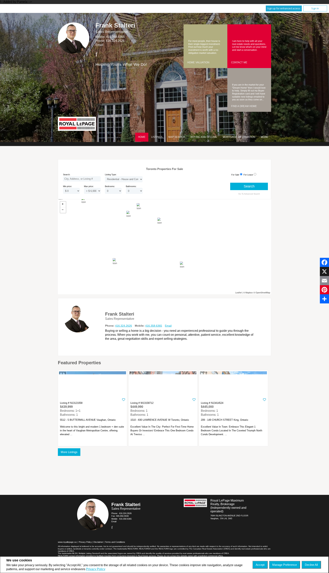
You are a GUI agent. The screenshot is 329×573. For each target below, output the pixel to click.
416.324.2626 (115, 40)
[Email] (324, 280)
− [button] (63, 210)
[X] (324, 271)
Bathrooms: (131, 186)
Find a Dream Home (244, 106)
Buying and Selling (204, 137)
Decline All (311, 564)
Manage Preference (284, 564)
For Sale (235, 175)
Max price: (89, 186)
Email (99, 44)
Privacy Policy (95, 569)
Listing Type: (111, 174)
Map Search (176, 137)
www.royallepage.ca (67, 542)
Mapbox (249, 292)
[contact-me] (235, 32)
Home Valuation (198, 62)
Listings (157, 137)
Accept (260, 564)
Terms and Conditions (115, 542)
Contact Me (239, 62)
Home (141, 137)
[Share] (324, 298)
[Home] (77, 124)
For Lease (248, 175)
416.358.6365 (115, 36)
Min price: (67, 186)
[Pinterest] (324, 289)
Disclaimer (98, 542)
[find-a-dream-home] (235, 76)
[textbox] (82, 179)
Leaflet (238, 292)
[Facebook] (324, 262)
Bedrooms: (110, 186)
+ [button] (63, 204)
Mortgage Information (239, 137)
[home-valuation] (191, 32)
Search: (66, 174)
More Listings (69, 452)
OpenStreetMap (263, 292)
